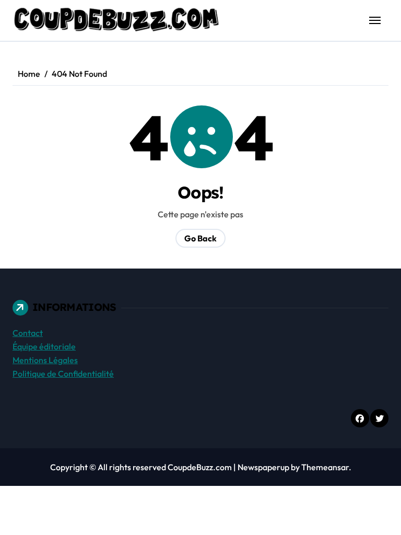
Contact (28, 333)
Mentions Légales (45, 360)
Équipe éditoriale (44, 346)
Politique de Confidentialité (63, 373)
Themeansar (325, 467)
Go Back (200, 238)
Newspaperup (263, 467)
